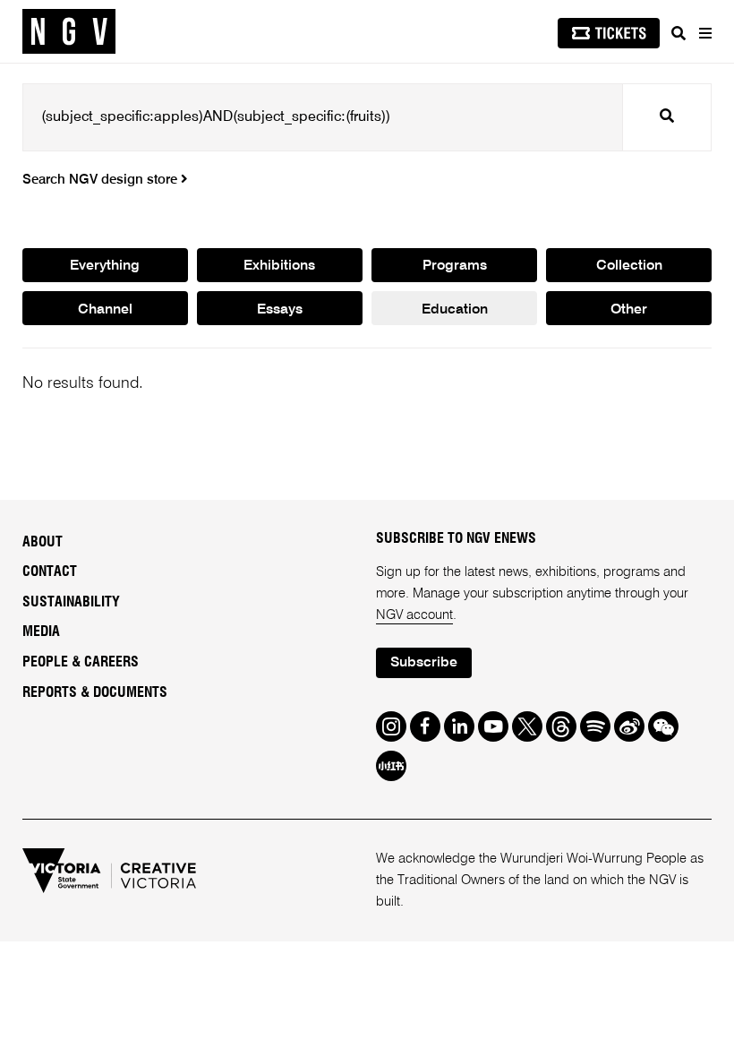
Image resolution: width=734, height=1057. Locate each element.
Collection (629, 266)
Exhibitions (279, 266)
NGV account (414, 615)
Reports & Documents (94, 692)
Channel (105, 310)
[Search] (678, 33)
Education (455, 310)
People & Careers (80, 662)
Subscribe (423, 663)
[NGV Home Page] (68, 31)
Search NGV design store (101, 179)
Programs (454, 266)
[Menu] (704, 33)
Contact (49, 571)
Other (628, 310)
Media (41, 631)
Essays (280, 310)
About (42, 542)
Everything (105, 266)
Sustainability (71, 602)
